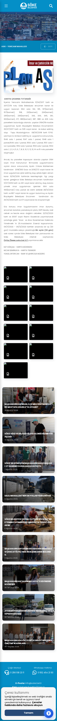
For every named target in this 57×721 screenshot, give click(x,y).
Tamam (28, 712)
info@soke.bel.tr (28, 683)
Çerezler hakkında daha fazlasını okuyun (24, 704)
